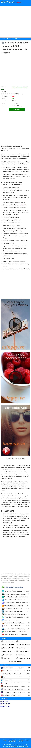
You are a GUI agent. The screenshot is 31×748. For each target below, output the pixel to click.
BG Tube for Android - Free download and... (16, 602)
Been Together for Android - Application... (13, 695)
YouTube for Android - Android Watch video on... (16, 635)
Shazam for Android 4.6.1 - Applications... (16, 611)
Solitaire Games (4, 701)
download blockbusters (17, 580)
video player (26, 580)
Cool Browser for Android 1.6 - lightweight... (13, 692)
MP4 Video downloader (14, 574)
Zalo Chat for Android (8, 680)
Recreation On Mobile (8, 648)
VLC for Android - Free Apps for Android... (16, 623)
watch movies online (6, 580)
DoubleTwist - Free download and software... (16, 594)
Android (18, 2)
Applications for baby (16, 661)
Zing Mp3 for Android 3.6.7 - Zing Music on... (16, 632)
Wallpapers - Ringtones (24, 644)
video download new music (22, 578)
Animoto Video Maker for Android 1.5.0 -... (16, 591)
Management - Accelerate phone (24, 658)
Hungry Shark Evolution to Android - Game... (14, 689)
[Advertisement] (15, 21)
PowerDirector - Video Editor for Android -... (16, 620)
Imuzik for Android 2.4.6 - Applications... (16, 605)
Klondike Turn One (5, 706)
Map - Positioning (7, 654)
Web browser (6, 658)
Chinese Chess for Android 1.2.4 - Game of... (14, 670)
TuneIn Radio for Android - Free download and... (16, 597)
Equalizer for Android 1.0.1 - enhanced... (16, 608)
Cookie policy (12, 741)
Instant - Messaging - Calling (9, 641)
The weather (22, 654)
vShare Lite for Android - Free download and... (16, 600)
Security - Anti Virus (24, 648)
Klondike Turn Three (5, 703)
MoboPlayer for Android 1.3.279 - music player (16, 615)
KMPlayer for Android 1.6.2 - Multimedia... (16, 625)
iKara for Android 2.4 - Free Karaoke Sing (16, 628)
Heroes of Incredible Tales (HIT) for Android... (14, 686)
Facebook (23, 205)
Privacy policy (12, 740)
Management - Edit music (9, 651)
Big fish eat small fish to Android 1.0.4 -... (13, 677)
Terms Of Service (23, 740)
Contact (20, 741)
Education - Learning (24, 651)
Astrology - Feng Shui (8, 644)
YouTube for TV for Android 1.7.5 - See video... (14, 674)
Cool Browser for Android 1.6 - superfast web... (14, 667)
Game (20, 641)
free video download (10, 578)
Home (4, 740)
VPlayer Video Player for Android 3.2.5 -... (16, 617)
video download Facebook (7, 582)
